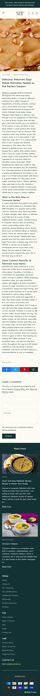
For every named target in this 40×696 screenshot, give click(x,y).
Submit (9, 436)
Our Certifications (9, 591)
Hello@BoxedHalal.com (13, 664)
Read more (6, 506)
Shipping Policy (8, 654)
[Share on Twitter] (15, 369)
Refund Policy (7, 650)
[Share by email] (33, 369)
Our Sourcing (7, 588)
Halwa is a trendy (9, 93)
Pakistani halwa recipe (21, 75)
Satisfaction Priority (10, 595)
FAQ (3, 625)
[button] (30, 692)
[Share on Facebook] (6, 369)
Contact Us (6, 632)
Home (4, 580)
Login (4, 628)
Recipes (5, 607)
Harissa (4, 477)
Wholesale (6, 599)
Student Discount (9, 603)
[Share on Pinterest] (24, 369)
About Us (6, 584)
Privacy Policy (19, 389)
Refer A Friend (8, 621)
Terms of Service (9, 646)
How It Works (7, 617)
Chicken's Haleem (8, 540)
